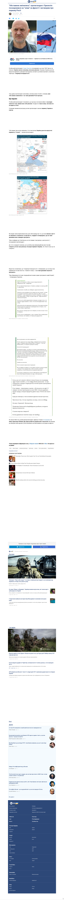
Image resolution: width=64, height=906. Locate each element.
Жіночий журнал (12, 890)
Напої (33, 866)
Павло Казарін (12, 729)
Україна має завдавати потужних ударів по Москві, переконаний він (23, 657)
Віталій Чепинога (12, 791)
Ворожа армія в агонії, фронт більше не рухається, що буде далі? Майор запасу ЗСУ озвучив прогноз (31, 654)
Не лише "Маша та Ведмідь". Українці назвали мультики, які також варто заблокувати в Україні (28, 590)
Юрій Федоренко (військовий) (15, 738)
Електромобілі (35, 858)
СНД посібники (12, 852)
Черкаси (10, 831)
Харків (33, 827)
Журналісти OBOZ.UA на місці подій (38, 812)
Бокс (33, 839)
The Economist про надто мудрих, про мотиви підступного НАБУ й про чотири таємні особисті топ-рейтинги (28, 775)
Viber (45, 443)
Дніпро (33, 829)
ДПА (33, 848)
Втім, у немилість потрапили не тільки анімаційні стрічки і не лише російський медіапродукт (28, 592)
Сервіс (33, 860)
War (21, 13)
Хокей (10, 839)
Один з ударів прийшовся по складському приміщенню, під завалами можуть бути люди (27, 666)
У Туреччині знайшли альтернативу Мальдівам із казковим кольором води (27, 599)
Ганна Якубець (16, 13)
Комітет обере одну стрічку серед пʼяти (17, 583)
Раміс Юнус (11, 746)
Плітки (33, 886)
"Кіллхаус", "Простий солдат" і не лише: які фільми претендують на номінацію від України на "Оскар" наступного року (31, 580)
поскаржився (46, 419)
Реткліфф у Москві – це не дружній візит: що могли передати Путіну (25, 789)
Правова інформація (13, 808)
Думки (11, 724)
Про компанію (12, 806)
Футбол (10, 837)
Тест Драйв (11, 858)
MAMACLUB (34, 880)
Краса (10, 888)
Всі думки (11, 797)
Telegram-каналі (33, 443)
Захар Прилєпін (27, 68)
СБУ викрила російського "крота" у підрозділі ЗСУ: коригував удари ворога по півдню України (32, 672)
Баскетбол (34, 837)
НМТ (33, 850)
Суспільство (35, 821)
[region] (32, 83)
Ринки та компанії (12, 874)
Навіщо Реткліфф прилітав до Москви (18, 766)
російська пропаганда (23, 448)
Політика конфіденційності (37, 808)
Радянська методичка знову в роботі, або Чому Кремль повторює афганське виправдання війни (28, 782)
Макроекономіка (35, 874)
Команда (33, 806)
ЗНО (10, 850)
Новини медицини (12, 880)
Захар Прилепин (51, 448)
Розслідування (35, 819)
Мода (33, 888)
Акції (10, 860)
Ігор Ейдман (11, 768)
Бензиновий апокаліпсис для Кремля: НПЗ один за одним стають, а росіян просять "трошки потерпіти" (27, 736)
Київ (10, 827)
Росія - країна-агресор (42, 448)
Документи (34, 810)
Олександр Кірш (12, 777)
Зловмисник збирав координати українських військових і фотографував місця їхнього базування (29, 675)
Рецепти (10, 866)
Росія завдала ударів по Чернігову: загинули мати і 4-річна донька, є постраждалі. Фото (31, 663)
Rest (10, 721)
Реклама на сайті (12, 810)
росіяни (36, 448)
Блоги (10, 821)
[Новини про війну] (11, 551)
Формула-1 (11, 841)
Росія (10, 448)
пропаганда (31, 448)
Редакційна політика (13, 450)
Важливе (11, 554)
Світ (10, 819)
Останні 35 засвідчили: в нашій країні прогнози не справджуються (25, 727)
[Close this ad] (63, 899)
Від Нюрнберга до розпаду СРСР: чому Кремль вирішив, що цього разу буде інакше (27, 743)
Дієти (10, 868)
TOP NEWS (12, 627)
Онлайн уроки (11, 848)
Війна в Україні (15, 448)
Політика (34, 816)
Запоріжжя (11, 829)
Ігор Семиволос (12, 785)
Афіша (10, 886)
